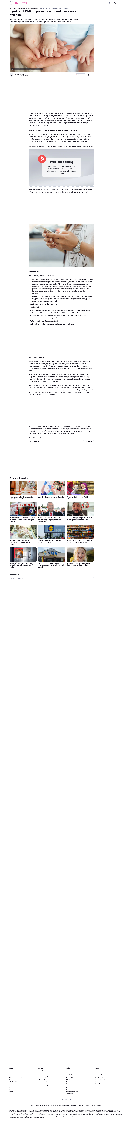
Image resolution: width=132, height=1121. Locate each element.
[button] (108, 3)
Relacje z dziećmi (13, 1076)
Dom (10, 1087)
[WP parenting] (22, 3)
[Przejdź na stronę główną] (11, 4)
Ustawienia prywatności (93, 1105)
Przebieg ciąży (69, 1078)
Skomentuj (81, 75)
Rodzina (11, 1070)
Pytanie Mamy (98, 1074)
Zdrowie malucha (99, 1076)
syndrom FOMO (40, 118)
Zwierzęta (11, 1085)
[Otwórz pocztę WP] (103, 3)
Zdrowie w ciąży (70, 1080)
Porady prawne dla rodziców (16, 1089)
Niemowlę (66, 3)
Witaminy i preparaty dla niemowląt (46, 1083)
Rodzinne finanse (13, 1072)
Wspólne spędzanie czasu (15, 1083)
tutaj (43, 1117)
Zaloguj (115, 3)
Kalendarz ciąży (70, 1076)
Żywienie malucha (99, 1078)
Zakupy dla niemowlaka (43, 1085)
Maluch (76, 3)
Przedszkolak (87, 3)
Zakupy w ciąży (70, 1085)
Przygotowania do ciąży (72, 1091)
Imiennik (68, 1072)
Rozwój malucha (99, 1082)
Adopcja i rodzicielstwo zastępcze (17, 1082)
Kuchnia (11, 1091)
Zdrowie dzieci (12, 1074)
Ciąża (48, 3)
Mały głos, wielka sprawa (101, 1072)
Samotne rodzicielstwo (14, 1080)
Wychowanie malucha (100, 1080)
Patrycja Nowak (19, 74)
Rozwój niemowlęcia (43, 1078)
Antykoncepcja (70, 1093)
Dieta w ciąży (69, 1082)
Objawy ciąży (69, 1074)
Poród (56, 3)
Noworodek (40, 1074)
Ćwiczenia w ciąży (70, 1083)
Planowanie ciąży (36, 3)
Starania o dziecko (70, 1089)
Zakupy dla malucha (100, 1083)
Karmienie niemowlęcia (43, 1076)
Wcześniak (40, 1072)
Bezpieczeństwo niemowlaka (45, 1082)
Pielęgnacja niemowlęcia (44, 1080)
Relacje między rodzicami (15, 1078)
